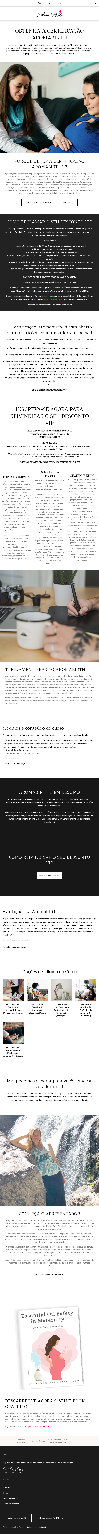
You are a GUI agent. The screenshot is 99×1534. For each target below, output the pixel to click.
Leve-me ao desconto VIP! (49, 1274)
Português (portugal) (16, 1518)
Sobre (6, 1493)
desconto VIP (52, 53)
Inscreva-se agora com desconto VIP (49, 202)
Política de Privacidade (21, 1441)
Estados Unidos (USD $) (49, 1518)
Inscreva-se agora (49, 875)
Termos (34, 1441)
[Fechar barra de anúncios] (95, 3)
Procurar (7, 1487)
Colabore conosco (11, 1503)
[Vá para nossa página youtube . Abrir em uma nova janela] (20, 1470)
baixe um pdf (43, 1426)
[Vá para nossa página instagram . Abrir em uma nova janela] (13, 1470)
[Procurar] (89, 14)
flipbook (30, 1426)
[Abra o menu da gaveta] (4, 14)
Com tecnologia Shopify (37, 1527)
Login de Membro (11, 1498)
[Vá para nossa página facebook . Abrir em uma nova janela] (6, 1470)
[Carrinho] (95, 14)
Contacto (42, 1441)
